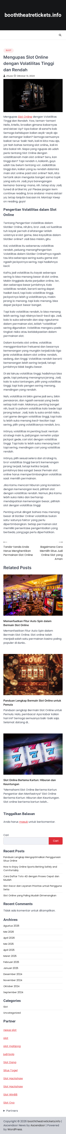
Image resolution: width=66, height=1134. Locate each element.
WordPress (14, 1129)
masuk (23, 822)
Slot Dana (9, 1062)
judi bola (8, 1054)
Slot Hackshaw (13, 1078)
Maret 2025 (10, 956)
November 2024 (12, 980)
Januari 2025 (10, 968)
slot (5, 1038)
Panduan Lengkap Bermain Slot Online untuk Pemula (32, 702)
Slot (8, 50)
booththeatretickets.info (33, 15)
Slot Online (25, 117)
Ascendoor (37, 1125)
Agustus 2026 (11, 925)
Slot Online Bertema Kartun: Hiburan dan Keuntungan (29, 782)
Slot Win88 (10, 1095)
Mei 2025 (8, 944)
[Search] (60, 35)
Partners (12, 1111)
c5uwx (9, 75)
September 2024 (13, 992)
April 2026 (9, 938)
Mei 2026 (8, 931)
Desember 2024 (12, 974)
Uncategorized (12, 1012)
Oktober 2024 (11, 986)
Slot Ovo (9, 1103)
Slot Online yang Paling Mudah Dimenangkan (29, 895)
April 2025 (9, 950)
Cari (6, 835)
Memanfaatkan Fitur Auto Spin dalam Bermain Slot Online (27, 623)
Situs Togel (10, 1070)
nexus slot (10, 1030)
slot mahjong (12, 1046)
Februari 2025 (11, 962)
